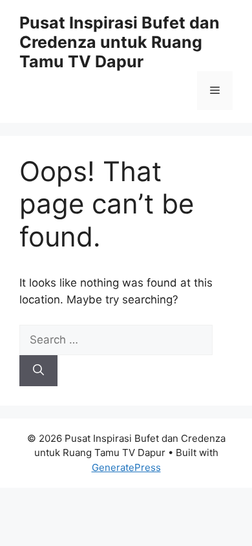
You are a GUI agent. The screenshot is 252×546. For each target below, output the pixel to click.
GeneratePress (126, 467)
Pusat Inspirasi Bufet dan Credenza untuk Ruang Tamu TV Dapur (119, 42)
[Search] (38, 370)
